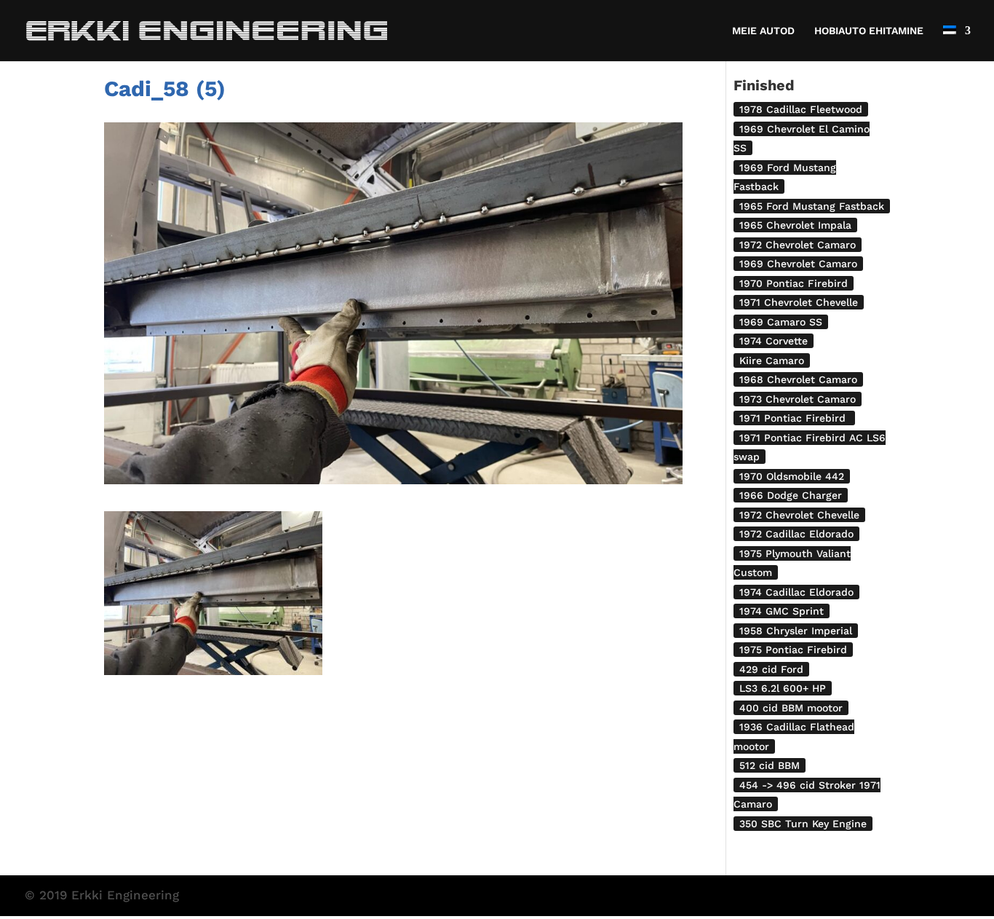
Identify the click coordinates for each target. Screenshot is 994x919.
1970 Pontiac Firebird (793, 283)
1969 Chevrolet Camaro (798, 263)
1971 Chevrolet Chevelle (798, 302)
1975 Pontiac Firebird (793, 649)
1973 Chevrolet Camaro (797, 399)
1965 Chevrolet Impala (795, 225)
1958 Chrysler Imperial (795, 630)
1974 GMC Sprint (781, 611)
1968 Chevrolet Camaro (798, 379)
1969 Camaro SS (780, 322)
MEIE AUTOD (763, 30)
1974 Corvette (773, 341)
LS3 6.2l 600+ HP (782, 688)
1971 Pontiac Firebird (794, 418)
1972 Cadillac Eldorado (796, 534)
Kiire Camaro (771, 360)
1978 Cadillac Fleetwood (800, 109)
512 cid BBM (769, 765)
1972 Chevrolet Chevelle (799, 515)
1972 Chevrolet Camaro (797, 245)
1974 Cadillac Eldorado (796, 592)
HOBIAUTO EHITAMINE (868, 30)
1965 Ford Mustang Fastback (811, 206)
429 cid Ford (771, 669)
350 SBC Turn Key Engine (803, 823)
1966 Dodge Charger (790, 495)
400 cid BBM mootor (791, 708)
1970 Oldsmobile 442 (791, 476)
